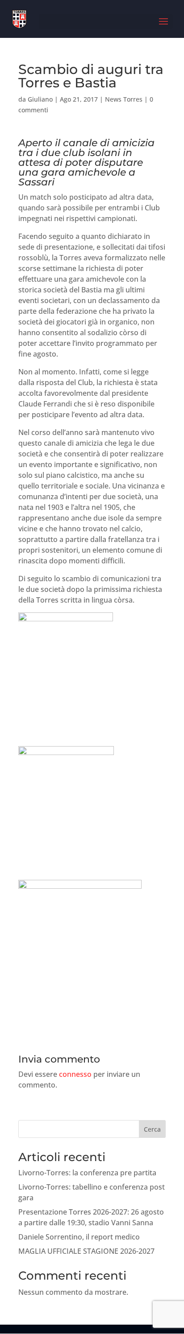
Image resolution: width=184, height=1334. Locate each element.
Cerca (152, 1129)
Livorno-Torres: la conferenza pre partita (87, 1173)
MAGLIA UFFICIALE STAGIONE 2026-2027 (86, 1251)
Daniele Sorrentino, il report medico (79, 1237)
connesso (75, 1074)
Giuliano (40, 99)
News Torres (123, 99)
